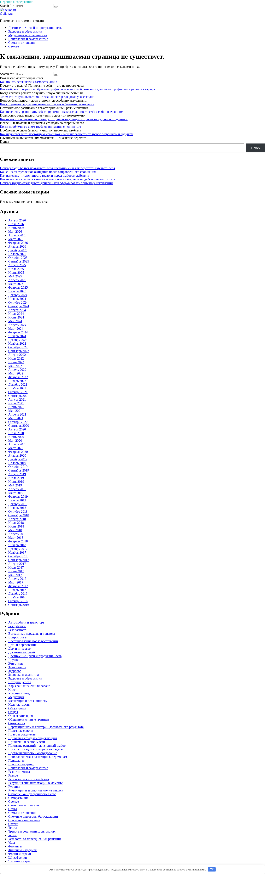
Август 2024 (17, 310)
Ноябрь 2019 (17, 463)
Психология (16, 760)
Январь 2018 (17, 545)
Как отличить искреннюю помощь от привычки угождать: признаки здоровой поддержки (64, 119)
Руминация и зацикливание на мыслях (35, 790)
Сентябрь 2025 (18, 261)
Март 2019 (15, 493)
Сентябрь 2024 (18, 306)
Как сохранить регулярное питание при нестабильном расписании (47, 104)
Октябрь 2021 (18, 392)
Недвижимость (19, 704)
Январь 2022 (17, 381)
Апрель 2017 (17, 578)
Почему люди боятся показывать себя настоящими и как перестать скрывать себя (57, 168)
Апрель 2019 (17, 489)
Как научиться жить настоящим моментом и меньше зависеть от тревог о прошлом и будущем (66, 134)
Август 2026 (17, 220)
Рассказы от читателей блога (28, 779)
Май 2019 (15, 485)
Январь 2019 (17, 500)
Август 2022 (17, 354)
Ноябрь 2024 (17, 298)
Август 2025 (17, 265)
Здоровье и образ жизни (25, 31)
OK (212, 869)
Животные (15, 663)
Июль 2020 (16, 433)
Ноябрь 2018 (17, 507)
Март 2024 (15, 328)
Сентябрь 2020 (18, 425)
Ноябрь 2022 (17, 343)
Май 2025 (15, 276)
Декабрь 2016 (17, 593)
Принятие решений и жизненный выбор (37, 745)
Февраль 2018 (18, 541)
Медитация (16, 697)
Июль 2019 (16, 478)
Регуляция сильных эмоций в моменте (35, 783)
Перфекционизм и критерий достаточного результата (46, 727)
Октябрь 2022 (18, 347)
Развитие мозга (19, 771)
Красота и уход (19, 693)
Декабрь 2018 (17, 504)
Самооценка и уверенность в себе (32, 794)
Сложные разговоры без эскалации (33, 816)
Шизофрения (17, 857)
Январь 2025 (17, 291)
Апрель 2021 (17, 414)
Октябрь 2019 (18, 466)
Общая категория (20, 715)
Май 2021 (15, 410)
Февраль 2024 (18, 332)
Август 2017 (17, 563)
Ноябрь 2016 (17, 597)
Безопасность (17, 630)
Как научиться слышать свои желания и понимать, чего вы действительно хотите (57, 179)
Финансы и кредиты (22, 850)
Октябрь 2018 (18, 511)
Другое (13, 659)
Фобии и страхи (19, 854)
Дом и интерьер (19, 648)
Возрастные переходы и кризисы (31, 633)
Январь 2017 (17, 590)
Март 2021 (15, 418)
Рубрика (14, 786)
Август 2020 (17, 429)
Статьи (13, 824)
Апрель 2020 (17, 444)
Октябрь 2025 (18, 257)
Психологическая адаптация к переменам (37, 757)
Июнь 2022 (16, 362)
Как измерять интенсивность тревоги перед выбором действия (44, 175)
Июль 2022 (16, 358)
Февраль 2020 (18, 451)
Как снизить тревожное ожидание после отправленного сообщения (48, 172)
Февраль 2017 (18, 586)
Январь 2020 (17, 455)
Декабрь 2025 (17, 250)
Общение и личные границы (28, 719)
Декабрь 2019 (17, 459)
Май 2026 (15, 231)
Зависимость (17, 667)
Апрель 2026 (17, 235)
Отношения (16, 723)
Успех (12, 835)
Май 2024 (15, 321)
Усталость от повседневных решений (34, 839)
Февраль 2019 (18, 496)
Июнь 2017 (16, 571)
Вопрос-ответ (18, 637)
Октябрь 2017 (18, 556)
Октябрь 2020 (18, 422)
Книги (13, 689)
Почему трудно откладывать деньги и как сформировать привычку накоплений (56, 183)
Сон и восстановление (24, 820)
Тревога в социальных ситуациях (31, 831)
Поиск (4, 141)
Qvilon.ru (6, 13)
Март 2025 (15, 284)
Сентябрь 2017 (18, 560)
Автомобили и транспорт (26, 622)
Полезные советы (20, 730)
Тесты (12, 827)
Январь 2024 (17, 336)
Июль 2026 (16, 224)
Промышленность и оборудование (32, 753)
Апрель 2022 (17, 369)
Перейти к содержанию (16, 2)
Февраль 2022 (18, 377)
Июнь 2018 (16, 526)
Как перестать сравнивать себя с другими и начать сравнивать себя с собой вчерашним (61, 111)
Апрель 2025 (17, 280)
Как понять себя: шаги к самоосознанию (28, 82)
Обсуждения (17, 708)
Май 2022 (15, 366)
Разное (13, 775)
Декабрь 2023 (17, 340)
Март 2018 (15, 537)
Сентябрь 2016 (18, 605)
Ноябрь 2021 (17, 388)
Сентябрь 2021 (18, 395)
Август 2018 (17, 519)
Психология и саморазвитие (28, 39)
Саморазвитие (18, 798)
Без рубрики (17, 626)
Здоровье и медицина (23, 674)
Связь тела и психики (23, 805)
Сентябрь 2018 (18, 515)
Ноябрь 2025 (17, 254)
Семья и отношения (22, 42)
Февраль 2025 (18, 287)
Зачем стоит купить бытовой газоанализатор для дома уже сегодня (47, 96)
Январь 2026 (17, 246)
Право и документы (22, 734)
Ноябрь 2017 (17, 552)
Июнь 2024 (16, 317)
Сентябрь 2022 (18, 351)
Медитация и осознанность (27, 35)
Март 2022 (15, 373)
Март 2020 (15, 448)
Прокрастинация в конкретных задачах (36, 749)
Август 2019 (17, 474)
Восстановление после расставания (33, 641)
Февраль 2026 (18, 242)
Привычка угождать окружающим (32, 738)
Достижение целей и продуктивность (34, 27)
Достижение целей (21, 652)
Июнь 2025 (16, 272)
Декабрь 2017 (17, 549)
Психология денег (21, 764)
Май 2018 (15, 530)
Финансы (15, 846)
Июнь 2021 (16, 407)
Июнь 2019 (16, 481)
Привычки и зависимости (26, 742)
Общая (13, 712)
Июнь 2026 (16, 228)
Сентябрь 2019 (18, 470)
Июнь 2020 (16, 437)
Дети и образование (22, 645)
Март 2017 (15, 582)
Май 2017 (15, 575)
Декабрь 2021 (17, 384)
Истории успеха (19, 682)
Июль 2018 (16, 522)
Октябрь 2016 (18, 601)
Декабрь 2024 (17, 295)
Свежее (13, 46)
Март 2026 (15, 239)
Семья (12, 809)
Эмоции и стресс (20, 861)
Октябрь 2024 (18, 302)
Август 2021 (17, 399)
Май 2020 (15, 440)
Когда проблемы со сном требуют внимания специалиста (40, 126)
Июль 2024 (16, 313)
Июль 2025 (16, 269)
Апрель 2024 (17, 325)
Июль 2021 (16, 403)
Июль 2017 (16, 567)
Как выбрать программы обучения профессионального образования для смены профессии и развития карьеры (78, 89)
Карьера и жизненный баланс (29, 686)
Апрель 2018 (17, 534)
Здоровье (14, 671)
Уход (11, 842)
